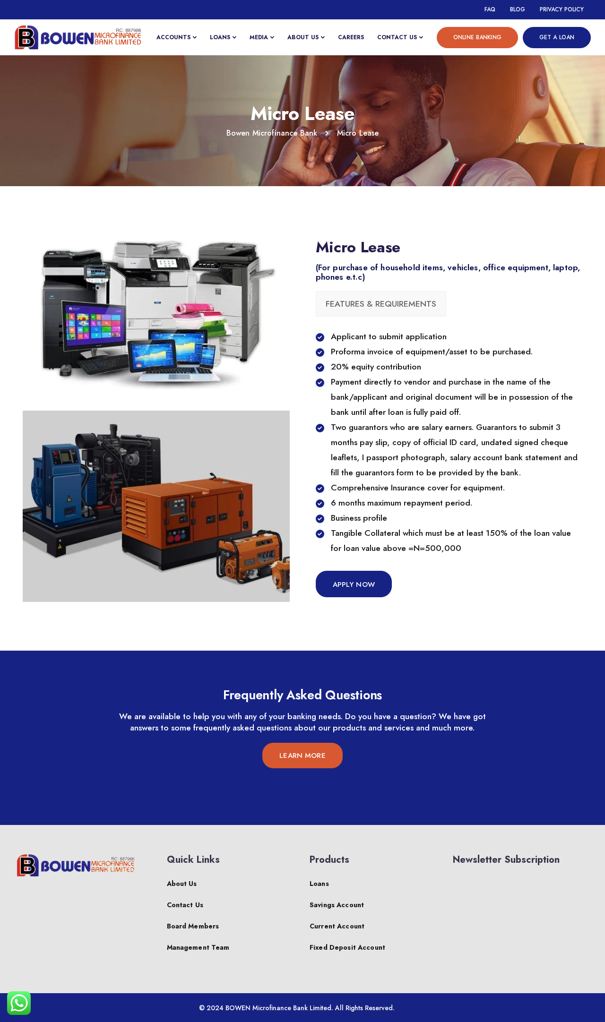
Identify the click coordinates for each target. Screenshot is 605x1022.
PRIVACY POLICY (562, 9)
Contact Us (397, 37)
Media (259, 37)
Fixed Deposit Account (347, 947)
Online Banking (477, 37)
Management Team (198, 947)
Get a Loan (556, 37)
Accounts (173, 37)
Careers (351, 37)
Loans (220, 37)
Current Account (337, 926)
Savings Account (337, 905)
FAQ (489, 9)
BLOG (517, 9)
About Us (303, 37)
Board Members (193, 926)
